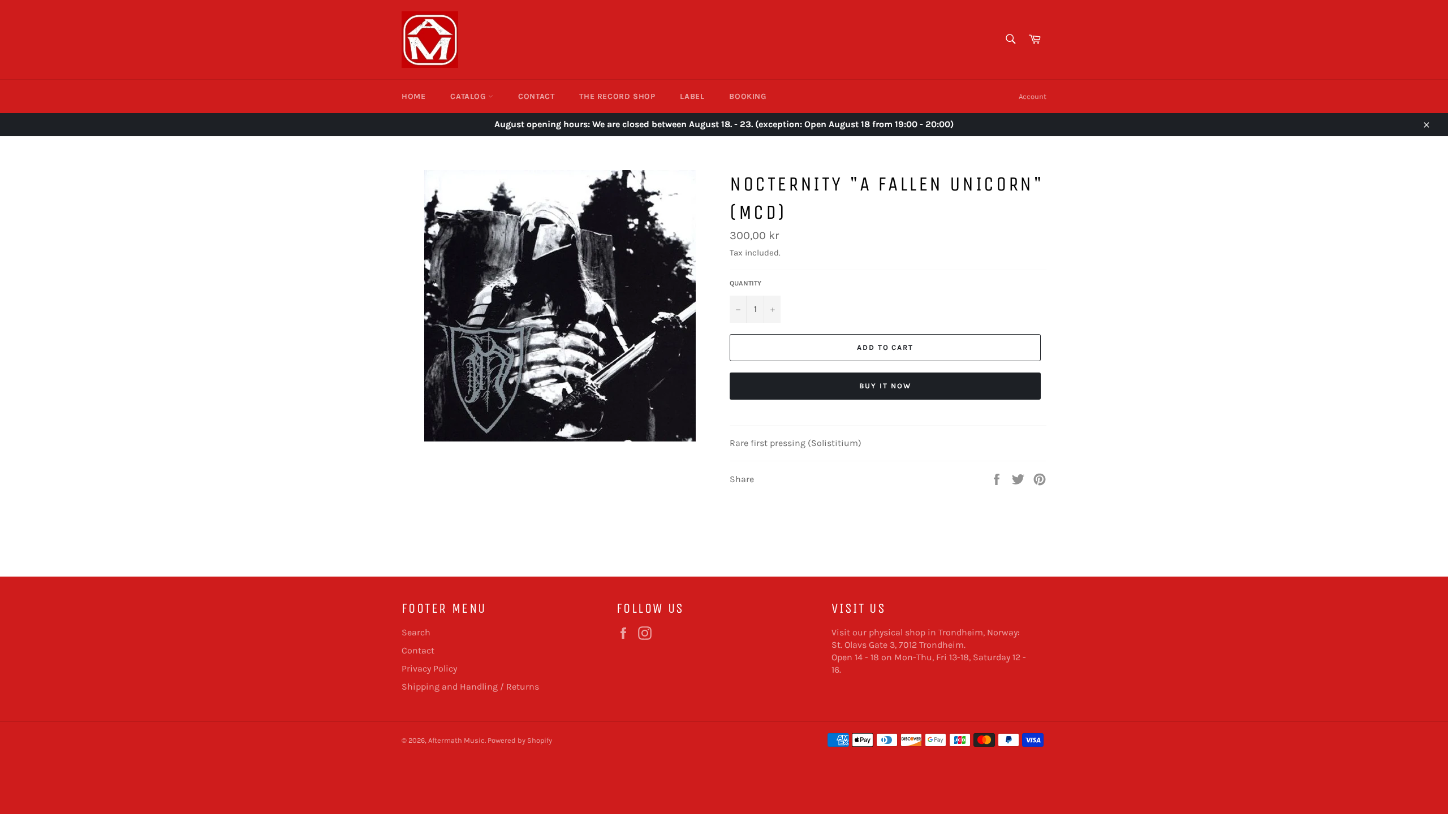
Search (416, 632)
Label (692, 96)
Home (413, 96)
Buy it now (885, 386)
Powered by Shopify (520, 740)
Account (1032, 96)
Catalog (469, 96)
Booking (747, 96)
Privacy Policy (429, 668)
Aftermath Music (456, 740)
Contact (536, 96)
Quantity (745, 283)
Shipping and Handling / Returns (470, 686)
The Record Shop (617, 96)
